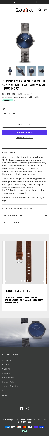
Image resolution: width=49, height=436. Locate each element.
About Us (6, 360)
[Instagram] (27, 408)
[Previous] (5, 281)
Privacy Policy (8, 382)
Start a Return (9, 377)
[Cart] (45, 9)
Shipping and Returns (13, 215)
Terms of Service (10, 386)
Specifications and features (17, 208)
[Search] (39, 9)
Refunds (6, 373)
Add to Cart (24, 124)
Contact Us (7, 364)
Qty (4, 109)
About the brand (11, 223)
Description (8, 152)
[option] (24, 262)
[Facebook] (21, 408)
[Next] (46, 71)
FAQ (4, 390)
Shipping (6, 369)
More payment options (24, 138)
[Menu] (4, 9)
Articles (6, 395)
